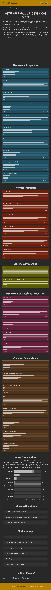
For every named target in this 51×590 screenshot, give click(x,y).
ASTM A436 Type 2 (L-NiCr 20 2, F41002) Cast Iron (17, 553)
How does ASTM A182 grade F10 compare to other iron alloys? (21, 517)
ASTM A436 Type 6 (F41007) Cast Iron (14, 559)
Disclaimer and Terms (20, 586)
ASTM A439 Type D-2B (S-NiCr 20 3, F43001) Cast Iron (18, 542)
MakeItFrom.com (10, 3)
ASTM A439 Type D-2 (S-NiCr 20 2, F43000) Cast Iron (18, 548)
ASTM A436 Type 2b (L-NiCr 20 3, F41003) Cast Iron (17, 537)
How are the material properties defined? (15, 511)
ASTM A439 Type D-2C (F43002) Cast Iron (15, 564)
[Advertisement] (25, 51)
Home (4, 8)
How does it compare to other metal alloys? (16, 522)
